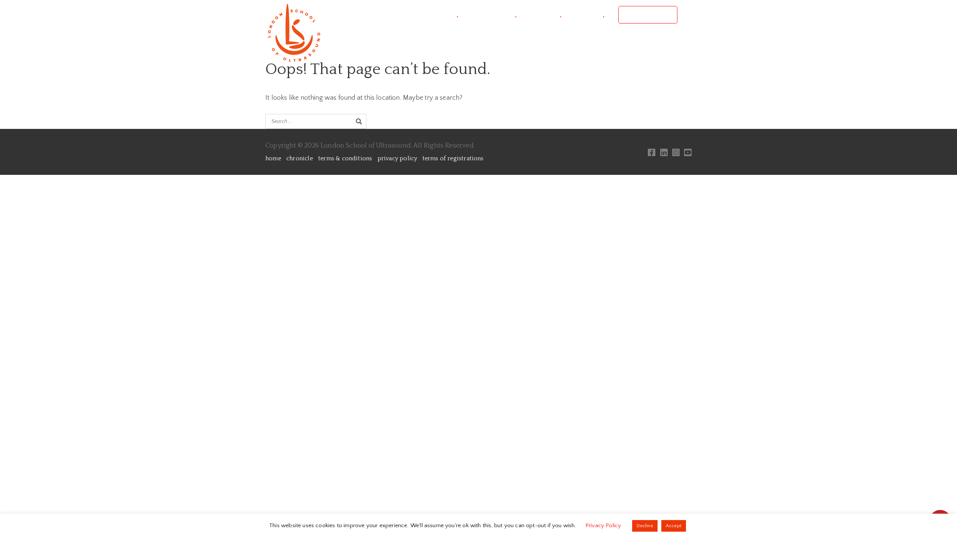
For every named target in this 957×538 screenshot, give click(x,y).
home (273, 158)
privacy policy (398, 158)
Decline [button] (645, 525)
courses (545, 14)
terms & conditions (345, 158)
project (444, 14)
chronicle (300, 158)
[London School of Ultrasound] (293, 32)
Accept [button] (673, 525)
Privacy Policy (604, 525)
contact (589, 14)
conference (494, 14)
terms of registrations (453, 158)
